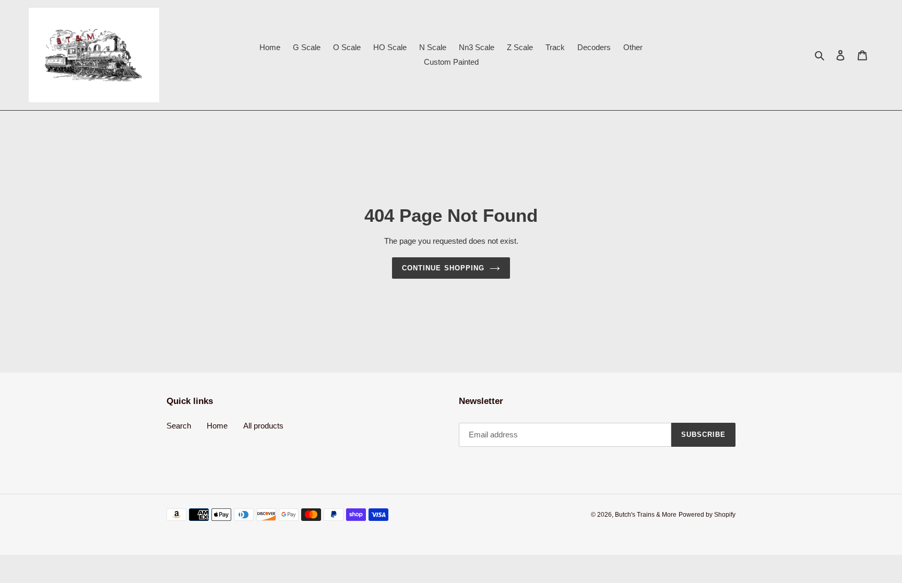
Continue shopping (443, 268)
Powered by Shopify (707, 514)
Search (179, 425)
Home (217, 425)
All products (263, 425)
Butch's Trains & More (645, 514)
